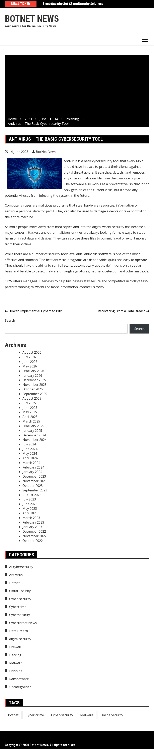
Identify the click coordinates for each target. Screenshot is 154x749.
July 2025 (29, 403)
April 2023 (29, 513)
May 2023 (29, 508)
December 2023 (34, 476)
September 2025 (34, 394)
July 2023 (29, 499)
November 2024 (34, 439)
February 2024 (33, 467)
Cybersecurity (19, 615)
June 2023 (29, 504)
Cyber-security (20, 599)
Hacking (15, 655)
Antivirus (16, 575)
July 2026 (29, 357)
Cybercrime (17, 607)
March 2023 (31, 518)
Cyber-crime (35, 715)
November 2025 (34, 384)
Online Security (111, 715)
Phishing (15, 671)
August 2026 (31, 352)
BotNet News (32, 18)
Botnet (14, 583)
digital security (20, 639)
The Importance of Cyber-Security (66, 4)
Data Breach (18, 631)
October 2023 (32, 485)
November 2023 (34, 481)
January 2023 (32, 527)
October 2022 (32, 540)
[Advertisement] (77, 86)
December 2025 (34, 380)
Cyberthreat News (23, 623)
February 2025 (33, 426)
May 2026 (29, 366)
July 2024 (29, 444)
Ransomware (19, 679)
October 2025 (32, 389)
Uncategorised (20, 687)
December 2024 (34, 435)
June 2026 (29, 361)
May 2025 (29, 412)
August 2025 (31, 398)
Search (10, 320)
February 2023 (33, 522)
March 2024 (31, 462)
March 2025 (31, 421)
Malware (15, 663)
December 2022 (34, 531)
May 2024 (29, 453)
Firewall (15, 647)
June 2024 (29, 449)
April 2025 (29, 416)
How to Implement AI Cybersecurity (35, 311)
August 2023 (31, 495)
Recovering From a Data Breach (121, 311)
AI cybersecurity (21, 567)
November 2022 (34, 536)
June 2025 (29, 407)
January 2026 (32, 375)
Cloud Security (20, 591)
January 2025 (32, 430)
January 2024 (32, 472)
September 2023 (34, 490)
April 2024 (29, 458)
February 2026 (33, 371)
